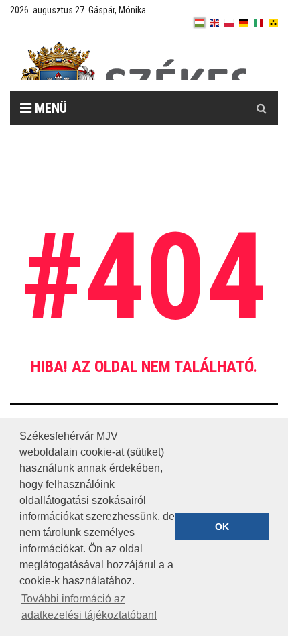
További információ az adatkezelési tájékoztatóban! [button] (89, 607)
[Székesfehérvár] (133, 61)
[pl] (229, 23)
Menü (49, 108)
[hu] (199, 23)
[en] (214, 23)
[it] (258, 23)
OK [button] (222, 526)
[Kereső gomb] (261, 108)
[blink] (273, 23)
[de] (243, 23)
